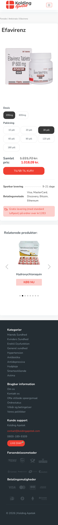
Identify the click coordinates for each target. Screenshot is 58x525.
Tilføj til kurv (24, 171)
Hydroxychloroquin (29, 274)
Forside (3, 18)
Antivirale (13, 18)
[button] (29, 282)
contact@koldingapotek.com (23, 431)
